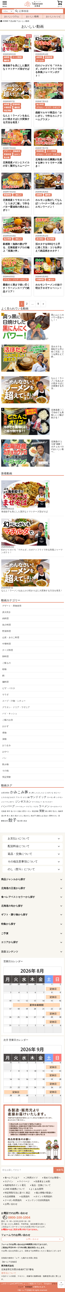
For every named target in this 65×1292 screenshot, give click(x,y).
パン (4, 758)
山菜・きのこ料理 (10, 637)
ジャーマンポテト (8, 802)
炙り (8, 816)
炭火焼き (40, 239)
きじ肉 (31, 793)
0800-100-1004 (19, 1217)
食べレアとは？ (12, 1177)
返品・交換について (41, 1185)
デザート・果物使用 (12, 151)
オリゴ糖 (26, 797)
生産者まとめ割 (42, 1181)
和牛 (8, 811)
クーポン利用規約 (13, 1200)
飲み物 (6, 157)
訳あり (46, 816)
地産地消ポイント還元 (15, 1185)
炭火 (12, 816)
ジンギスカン (23, 801)
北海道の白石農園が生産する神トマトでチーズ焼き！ (48, 162)
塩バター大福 (16, 811)
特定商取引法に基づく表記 (17, 1192)
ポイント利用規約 (43, 1196)
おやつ (17, 154)
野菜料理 (48, 57)
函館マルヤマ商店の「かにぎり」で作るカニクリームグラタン (48, 116)
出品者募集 (10, 1196)
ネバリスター (48, 802)
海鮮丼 (60, 811)
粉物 (4, 669)
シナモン (59, 797)
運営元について (8, 1273)
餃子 (12, 820)
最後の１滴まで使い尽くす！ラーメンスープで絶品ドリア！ (16, 288)
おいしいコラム (11, 16)
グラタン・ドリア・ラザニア (48, 107)
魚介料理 (40, 104)
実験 (42, 810)
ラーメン (44, 806)
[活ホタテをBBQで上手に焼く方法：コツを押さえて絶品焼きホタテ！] (25, 359)
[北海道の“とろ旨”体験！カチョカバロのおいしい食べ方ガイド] (25, 454)
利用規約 (28, 1287)
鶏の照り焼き (22, 821)
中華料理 (7, 107)
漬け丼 (3, 816)
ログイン (9, 1181)
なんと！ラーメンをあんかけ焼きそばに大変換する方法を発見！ (16, 119)
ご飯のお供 (7, 720)
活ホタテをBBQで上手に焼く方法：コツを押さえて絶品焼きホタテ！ (48, 247)
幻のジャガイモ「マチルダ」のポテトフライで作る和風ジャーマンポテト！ (32, 551)
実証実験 (7, 110)
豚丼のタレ (53, 816)
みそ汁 (12, 797)
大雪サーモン (26, 811)
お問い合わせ (11, 1204)
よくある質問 (37, 1189)
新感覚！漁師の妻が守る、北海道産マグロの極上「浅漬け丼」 (16, 247)
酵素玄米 (4, 821)
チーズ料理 (17, 57)
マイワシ (29, 806)
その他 (5, 770)
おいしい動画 (32, 16)
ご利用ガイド (31, 1177)
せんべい (57, 793)
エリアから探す (9, 942)
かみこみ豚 (19, 792)
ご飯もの (18, 195)
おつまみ (40, 60)
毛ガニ (54, 811)
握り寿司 (48, 811)
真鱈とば (39, 816)
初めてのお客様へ (52, 1177)
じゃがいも (49, 793)
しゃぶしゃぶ (39, 793)
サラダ (5, 694)
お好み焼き (5, 793)
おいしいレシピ (53, 16)
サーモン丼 (51, 797)
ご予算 (4, 933)
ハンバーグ (8, 806)
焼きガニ (27, 816)
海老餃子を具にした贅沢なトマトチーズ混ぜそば (24, 511)
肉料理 (6, 57)
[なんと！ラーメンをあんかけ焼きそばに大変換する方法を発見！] (25, 390)
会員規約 (25, 1196)
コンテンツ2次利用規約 (38, 1200)
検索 (59, 1170)
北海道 (3, 811)
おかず (5, 726)
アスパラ (19, 797)
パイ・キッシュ (9, 713)
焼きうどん (19, 816)
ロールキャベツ (56, 806)
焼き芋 (33, 816)
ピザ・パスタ (8, 688)
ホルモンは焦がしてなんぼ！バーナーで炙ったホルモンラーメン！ (48, 203)
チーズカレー (37, 802)
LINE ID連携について (15, 1189)
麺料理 (6, 60)
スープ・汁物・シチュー (14, 701)
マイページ (24, 1181)
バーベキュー (20, 806)
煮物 (4, 732)
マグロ (35, 806)
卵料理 (5, 656)
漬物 (4, 739)
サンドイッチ (38, 797)
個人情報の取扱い (44, 1192)
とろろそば (5, 797)
